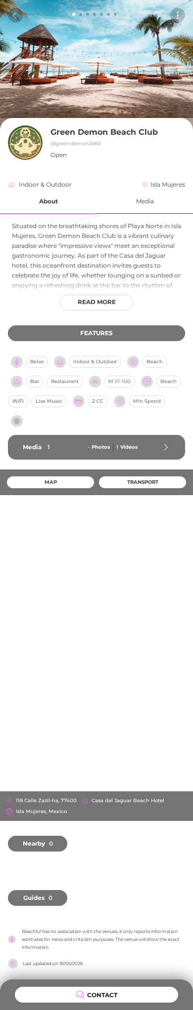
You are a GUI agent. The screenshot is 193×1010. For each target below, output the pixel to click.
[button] (48, 202)
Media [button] (145, 201)
